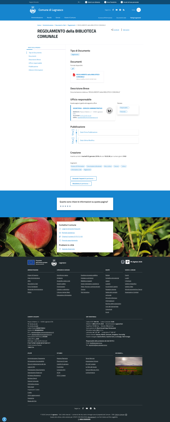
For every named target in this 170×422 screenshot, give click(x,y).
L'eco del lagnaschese (112, 306)
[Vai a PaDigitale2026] (131, 261)
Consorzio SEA (61, 370)
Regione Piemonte (34, 2)
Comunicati (109, 309)
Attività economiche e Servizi (133, 289)
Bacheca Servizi (32, 378)
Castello (108, 284)
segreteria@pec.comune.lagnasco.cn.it (42, 332)
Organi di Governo (33, 275)
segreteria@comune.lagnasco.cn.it (88, 117)
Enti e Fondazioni (33, 287)
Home (39, 25)
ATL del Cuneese (90, 364)
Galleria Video (129, 287)
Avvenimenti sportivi (112, 287)
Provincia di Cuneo (62, 361)
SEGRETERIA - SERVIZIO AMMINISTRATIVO (87, 108)
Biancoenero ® (92, 417)
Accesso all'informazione (105, 18)
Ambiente (60, 278)
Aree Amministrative (34, 278)
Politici (29, 292)
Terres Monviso (90, 358)
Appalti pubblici (61, 284)
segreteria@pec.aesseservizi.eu (98, 345)
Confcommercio (90, 373)
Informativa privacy (33, 384)
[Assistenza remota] (126, 414)
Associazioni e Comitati (131, 292)
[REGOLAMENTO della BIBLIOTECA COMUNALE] (74, 74)
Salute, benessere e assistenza (90, 284)
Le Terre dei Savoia (91, 367)
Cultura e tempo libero (63, 292)
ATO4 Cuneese (61, 375)
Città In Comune (119, 414)
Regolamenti (71, 25)
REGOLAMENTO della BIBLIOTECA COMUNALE (87, 75)
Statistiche (31, 398)
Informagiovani (110, 301)
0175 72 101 (34, 324)
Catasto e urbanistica (63, 289)
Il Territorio (128, 281)
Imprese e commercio (87, 278)
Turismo (83, 289)
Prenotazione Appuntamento (36, 370)
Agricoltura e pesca (62, 275)
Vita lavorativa (85, 292)
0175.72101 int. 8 (85, 116)
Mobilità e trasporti (86, 281)
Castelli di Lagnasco (62, 364)
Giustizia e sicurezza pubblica (89, 275)
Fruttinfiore (60, 367)
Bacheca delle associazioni (113, 304)
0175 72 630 (34, 326)
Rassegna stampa (111, 289)
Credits (30, 392)
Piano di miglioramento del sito (37, 364)
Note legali (31, 387)
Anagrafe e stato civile (63, 281)
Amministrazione (48, 25)
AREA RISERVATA (85, 419)
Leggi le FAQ (31, 367)
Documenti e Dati (60, 25)
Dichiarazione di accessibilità (36, 361)
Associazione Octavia (92, 361)
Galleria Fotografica (130, 284)
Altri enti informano (111, 298)
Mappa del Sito (32, 401)
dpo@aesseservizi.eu (96, 343)
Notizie (108, 275)
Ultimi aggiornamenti (34, 395)
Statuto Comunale (33, 381)
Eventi (127, 275)
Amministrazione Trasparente (36, 358)
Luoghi (127, 278)
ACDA (58, 373)
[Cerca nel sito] (139, 10)
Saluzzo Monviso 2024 (92, 370)
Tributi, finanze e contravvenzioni (90, 287)
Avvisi (107, 312)
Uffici (29, 281)
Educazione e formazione (64, 295)
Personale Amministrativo (35, 289)
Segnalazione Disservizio (35, 373)
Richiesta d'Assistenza (34, 375)
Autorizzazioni (61, 287)
